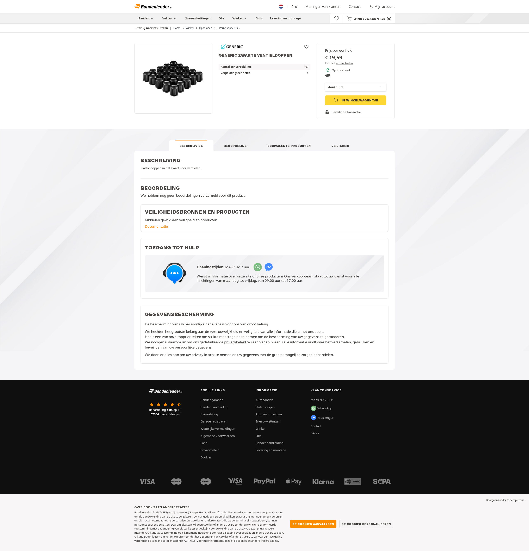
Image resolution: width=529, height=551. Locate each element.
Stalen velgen (265, 407)
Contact (355, 6)
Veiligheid (340, 146)
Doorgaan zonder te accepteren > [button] (505, 500)
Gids (259, 18)
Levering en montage (285, 18)
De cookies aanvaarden (313, 524)
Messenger (326, 417)
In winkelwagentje (359, 100)
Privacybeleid (209, 450)
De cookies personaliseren (366, 524)
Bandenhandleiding (214, 407)
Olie (221, 18)
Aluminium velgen (269, 414)
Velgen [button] (167, 18)
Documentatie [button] (156, 226)
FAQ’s (315, 433)
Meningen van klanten (322, 6)
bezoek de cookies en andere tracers (246, 541)
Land (203, 443)
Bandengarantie (211, 400)
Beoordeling (235, 146)
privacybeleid (235, 342)
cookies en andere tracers (257, 532)
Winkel (237, 18)
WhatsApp (324, 408)
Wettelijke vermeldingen (217, 428)
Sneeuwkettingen (197, 18)
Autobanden (264, 400)
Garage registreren (213, 421)
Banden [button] (144, 18)
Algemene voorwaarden (217, 436)
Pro (294, 6)
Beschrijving (191, 146)
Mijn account (384, 6)
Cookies (206, 457)
